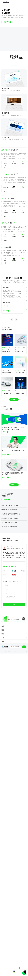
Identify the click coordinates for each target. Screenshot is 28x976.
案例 (2, 630)
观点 (2, 634)
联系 (2, 641)
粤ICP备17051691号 (23, 652)
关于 (2, 637)
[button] (11, 319)
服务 (2, 626)
